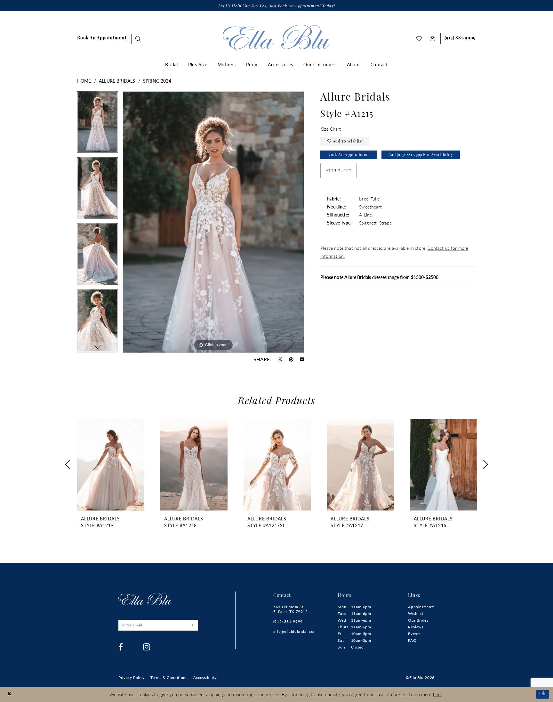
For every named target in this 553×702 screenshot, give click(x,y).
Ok (542, 694)
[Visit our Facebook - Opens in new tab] (120, 647)
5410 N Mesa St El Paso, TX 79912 (290, 609)
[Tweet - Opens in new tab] (280, 359)
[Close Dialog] (9, 694)
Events (414, 633)
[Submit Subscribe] (192, 625)
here (437, 694)
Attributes (338, 170)
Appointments (421, 606)
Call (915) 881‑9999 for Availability (421, 155)
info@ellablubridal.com (295, 631)
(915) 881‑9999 (288, 621)
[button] (432, 39)
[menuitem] (101, 38)
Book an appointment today (306, 6)
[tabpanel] (97, 124)
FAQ (412, 640)
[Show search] (138, 39)
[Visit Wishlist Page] (419, 39)
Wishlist (415, 613)
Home (84, 81)
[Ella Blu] (277, 38)
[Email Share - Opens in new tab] (302, 359)
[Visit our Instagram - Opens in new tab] (146, 647)
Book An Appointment (348, 155)
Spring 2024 (157, 81)
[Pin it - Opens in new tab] (291, 359)
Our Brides (418, 620)
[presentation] (110, 464)
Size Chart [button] (331, 129)
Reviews (415, 627)
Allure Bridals (117, 81)
